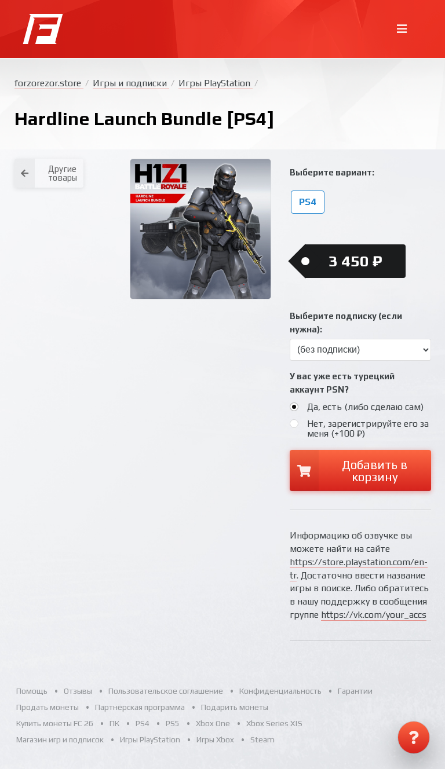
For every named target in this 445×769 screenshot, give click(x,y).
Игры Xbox (215, 739)
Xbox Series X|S (274, 723)
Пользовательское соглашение (165, 690)
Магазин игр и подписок (60, 739)
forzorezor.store (48, 83)
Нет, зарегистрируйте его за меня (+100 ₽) (368, 428)
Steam (262, 739)
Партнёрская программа (140, 707)
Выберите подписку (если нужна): (346, 322)
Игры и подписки (131, 83)
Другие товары (62, 173)
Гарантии (355, 690)
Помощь (32, 690)
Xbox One (213, 723)
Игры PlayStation (215, 83)
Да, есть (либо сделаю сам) (365, 407)
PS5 (173, 723)
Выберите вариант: (332, 172)
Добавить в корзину (374, 470)
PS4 (307, 202)
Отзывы (78, 690)
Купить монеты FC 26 (54, 723)
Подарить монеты (234, 707)
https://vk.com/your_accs (373, 614)
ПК (114, 723)
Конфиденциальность (280, 690)
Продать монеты (47, 707)
